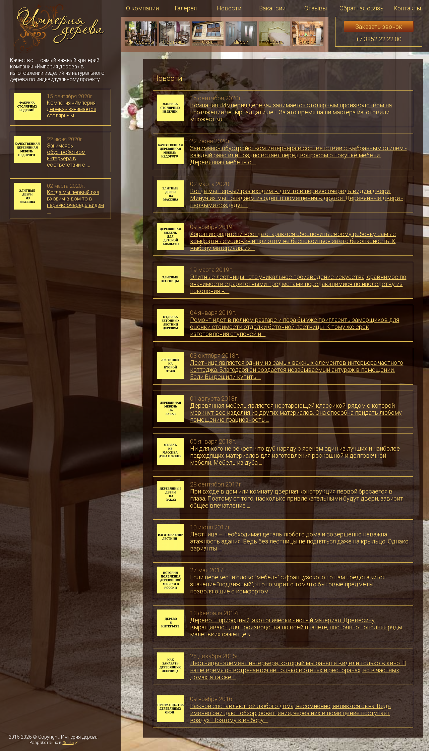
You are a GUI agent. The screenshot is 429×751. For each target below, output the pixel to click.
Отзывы (315, 8)
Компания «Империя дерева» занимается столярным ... (71, 109)
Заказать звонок (378, 26)
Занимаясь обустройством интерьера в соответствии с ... (68, 155)
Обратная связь (361, 8)
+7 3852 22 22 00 (379, 39)
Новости (229, 8)
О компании (142, 8)
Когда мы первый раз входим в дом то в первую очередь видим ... (75, 202)
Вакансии (272, 8)
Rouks (68, 742)
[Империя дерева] (59, 29)
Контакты (407, 8)
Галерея (186, 8)
